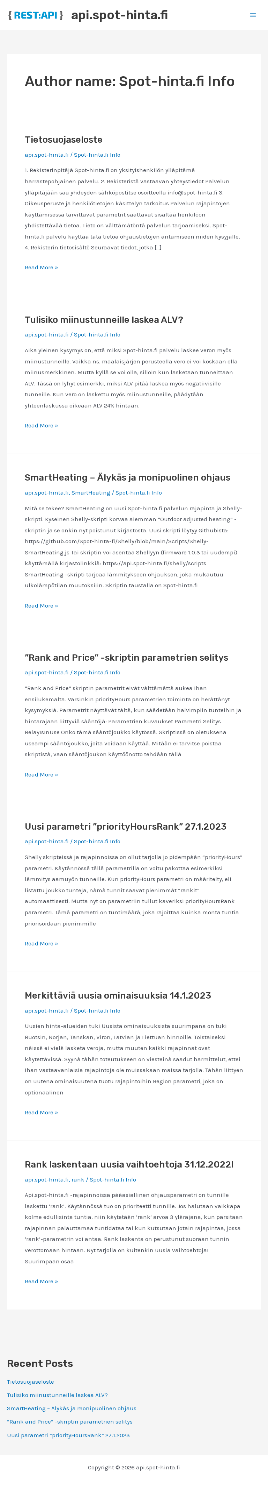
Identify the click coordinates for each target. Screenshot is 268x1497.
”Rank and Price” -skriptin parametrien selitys (70, 1421)
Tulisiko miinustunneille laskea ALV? (57, 1394)
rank (78, 1179)
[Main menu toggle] (253, 15)
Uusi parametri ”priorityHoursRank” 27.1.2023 (68, 1435)
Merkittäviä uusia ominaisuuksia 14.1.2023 (118, 995)
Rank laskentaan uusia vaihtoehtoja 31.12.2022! (129, 1164)
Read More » (41, 267)
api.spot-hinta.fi (119, 15)
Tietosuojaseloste (30, 1381)
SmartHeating (91, 492)
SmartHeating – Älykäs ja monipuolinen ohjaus (71, 1408)
